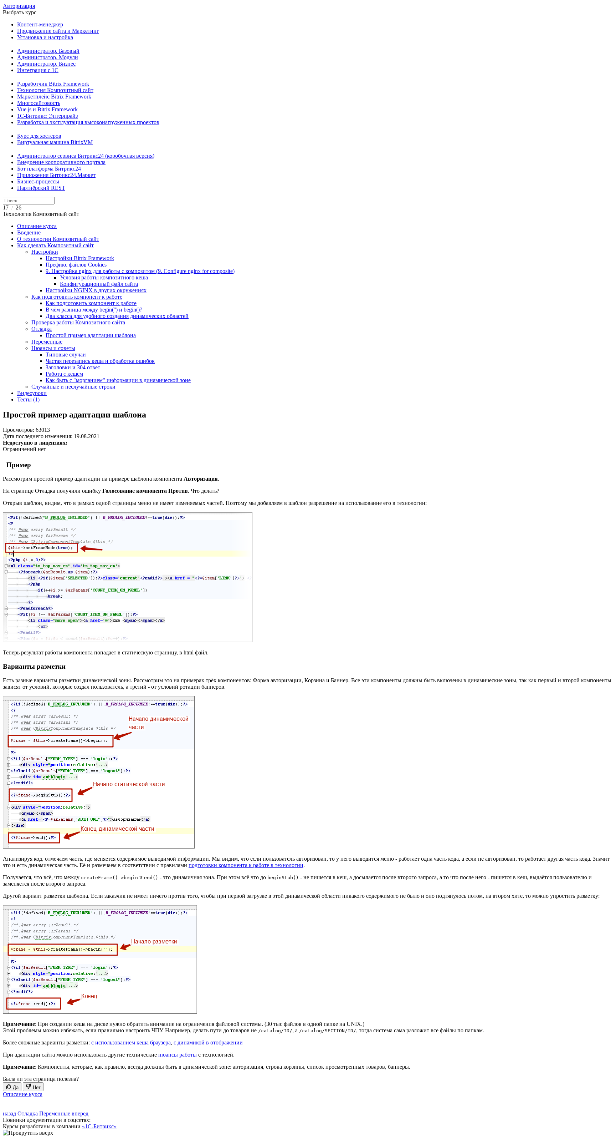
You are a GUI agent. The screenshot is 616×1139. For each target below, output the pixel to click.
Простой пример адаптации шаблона (91, 335)
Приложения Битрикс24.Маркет (56, 175)
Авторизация (19, 6)
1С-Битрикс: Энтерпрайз (47, 116)
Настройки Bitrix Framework (80, 258)
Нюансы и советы (53, 348)
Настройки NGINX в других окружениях (96, 290)
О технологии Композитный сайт (58, 239)
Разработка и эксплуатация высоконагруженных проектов (88, 122)
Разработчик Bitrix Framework (53, 84)
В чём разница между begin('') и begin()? (94, 310)
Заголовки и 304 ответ (73, 367)
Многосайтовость (38, 103)
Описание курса (37, 226)
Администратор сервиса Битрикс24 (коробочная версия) (85, 156)
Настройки (44, 252)
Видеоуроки (32, 393)
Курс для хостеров (39, 136)
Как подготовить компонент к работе (76, 297)
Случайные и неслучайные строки (73, 387)
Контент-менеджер (40, 24)
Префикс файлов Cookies (76, 265)
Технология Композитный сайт (55, 90)
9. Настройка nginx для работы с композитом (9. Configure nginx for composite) (140, 271)
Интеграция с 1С (37, 70)
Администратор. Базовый (48, 51)
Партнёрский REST (41, 188)
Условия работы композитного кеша (104, 277)
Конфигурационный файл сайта (99, 284)
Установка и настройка (45, 37)
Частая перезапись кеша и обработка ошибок (100, 361)
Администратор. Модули (47, 57)
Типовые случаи (66, 354)
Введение (29, 232)
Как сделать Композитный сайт (55, 245)
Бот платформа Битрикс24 (49, 169)
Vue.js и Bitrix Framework (47, 109)
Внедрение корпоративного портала (61, 162)
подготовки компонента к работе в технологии (246, 865)
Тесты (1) (28, 399)
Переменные (46, 342)
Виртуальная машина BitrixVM (55, 142)
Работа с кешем (64, 374)
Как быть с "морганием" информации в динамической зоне (118, 380)
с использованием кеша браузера (131, 1042)
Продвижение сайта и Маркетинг (58, 31)
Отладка (41, 329)
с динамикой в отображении (208, 1042)
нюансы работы (177, 1055)
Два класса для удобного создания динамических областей (117, 316)
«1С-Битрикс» (99, 1126)
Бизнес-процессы (38, 181)
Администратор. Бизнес (46, 64)
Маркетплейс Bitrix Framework (54, 96)
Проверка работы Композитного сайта (78, 322)
